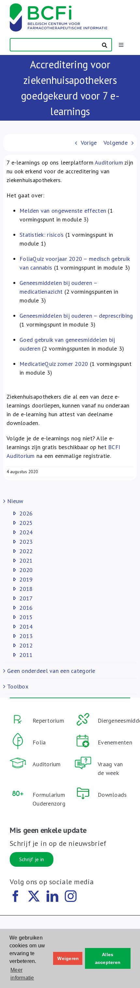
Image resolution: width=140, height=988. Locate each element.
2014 (26, 626)
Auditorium (109, 162)
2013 (26, 636)
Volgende (116, 142)
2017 (26, 598)
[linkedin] (52, 896)
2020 (26, 570)
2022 (26, 551)
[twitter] (34, 896)
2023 (26, 541)
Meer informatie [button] (22, 974)
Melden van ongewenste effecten (63, 210)
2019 (26, 579)
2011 (26, 655)
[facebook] (15, 896)
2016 (26, 607)
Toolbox (17, 686)
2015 (26, 617)
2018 (26, 589)
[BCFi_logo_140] (58, 6)
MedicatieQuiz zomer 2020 (54, 363)
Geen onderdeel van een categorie (51, 670)
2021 (26, 560)
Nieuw (15, 501)
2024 (26, 532)
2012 (26, 645)
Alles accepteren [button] (108, 958)
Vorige (89, 142)
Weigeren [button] (68, 958)
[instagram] (71, 896)
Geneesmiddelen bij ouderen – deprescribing (76, 315)
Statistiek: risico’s (41, 234)
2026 (26, 513)
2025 (26, 523)
